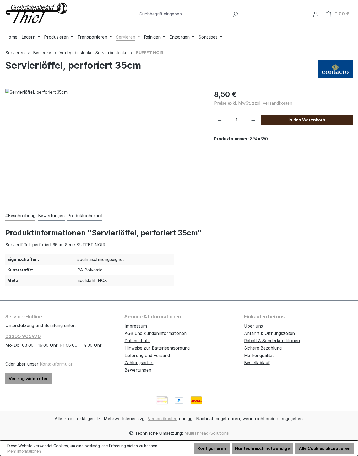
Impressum (135, 326)
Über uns (253, 326)
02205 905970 (23, 336)
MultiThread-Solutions (206, 433)
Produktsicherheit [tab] (84, 215)
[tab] (20, 216)
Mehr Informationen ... (25, 451)
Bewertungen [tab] (51, 215)
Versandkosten (162, 418)
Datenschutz (137, 340)
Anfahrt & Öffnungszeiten (269, 333)
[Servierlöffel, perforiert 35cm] (104, 145)
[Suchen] (235, 14)
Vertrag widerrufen (29, 378)
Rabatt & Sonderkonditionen (272, 340)
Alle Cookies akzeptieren (324, 448)
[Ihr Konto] (316, 14)
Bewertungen (137, 370)
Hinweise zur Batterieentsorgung (157, 348)
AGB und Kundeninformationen (155, 333)
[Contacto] (335, 69)
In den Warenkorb (307, 119)
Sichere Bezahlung (263, 348)
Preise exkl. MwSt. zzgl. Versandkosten (253, 103)
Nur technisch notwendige (262, 448)
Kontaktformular (56, 364)
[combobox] (183, 14)
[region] (104, 145)
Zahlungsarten (138, 362)
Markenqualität (259, 355)
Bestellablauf (257, 362)
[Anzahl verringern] (219, 120)
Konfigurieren (212, 448)
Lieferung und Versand (147, 355)
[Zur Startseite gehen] (36, 12)
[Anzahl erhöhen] (253, 120)
